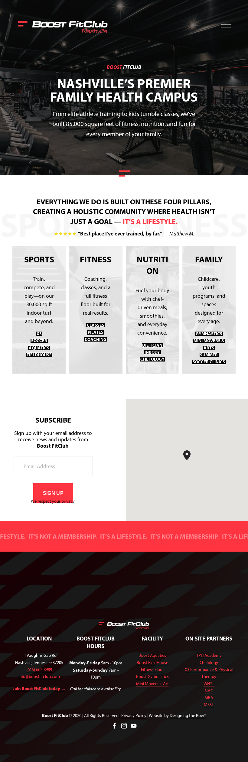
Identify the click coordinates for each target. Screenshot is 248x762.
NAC (209, 690)
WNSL (209, 683)
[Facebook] (114, 726)
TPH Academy (209, 655)
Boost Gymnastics (152, 676)
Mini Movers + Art (152, 683)
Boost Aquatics (152, 655)
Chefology (209, 662)
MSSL (209, 704)
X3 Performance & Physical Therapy (209, 673)
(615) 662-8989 (39, 669)
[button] (190, 460)
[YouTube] (134, 726)
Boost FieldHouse (152, 662)
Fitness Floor (152, 669)
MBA (208, 697)
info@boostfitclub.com (39, 676)
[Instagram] (124, 726)
